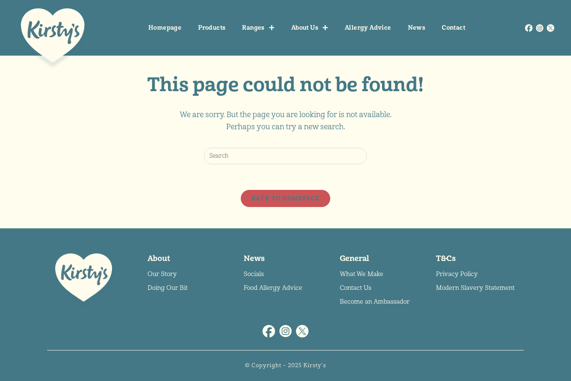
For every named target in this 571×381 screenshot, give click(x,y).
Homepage (164, 27)
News (417, 27)
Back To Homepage (285, 198)
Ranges (253, 27)
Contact (453, 27)
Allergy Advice (368, 27)
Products (211, 27)
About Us (304, 27)
